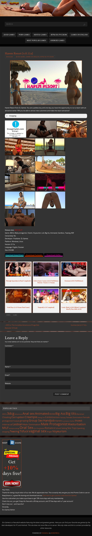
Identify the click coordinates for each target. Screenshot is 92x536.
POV (35, 428)
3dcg (10, 413)
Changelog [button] (12, 116)
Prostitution (40, 428)
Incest (78, 420)
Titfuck (24, 431)
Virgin (49, 431)
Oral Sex (26, 427)
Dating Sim (41, 417)
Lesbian (18, 424)
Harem (58, 420)
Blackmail (80, 414)
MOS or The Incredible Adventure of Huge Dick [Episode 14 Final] (22, 326)
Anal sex (29, 413)
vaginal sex (37, 431)
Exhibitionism (52, 417)
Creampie (31, 417)
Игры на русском (47, 57)
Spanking (81, 428)
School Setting (61, 428)
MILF (5, 428)
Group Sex (36, 420)
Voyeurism (59, 431)
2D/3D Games (20, 57)
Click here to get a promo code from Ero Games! (60, 495)
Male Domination (31, 424)
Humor (72, 421)
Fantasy (63, 417)
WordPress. (55, 533)
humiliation (65, 421)
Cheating (6, 417)
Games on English (32, 57)
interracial (7, 424)
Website (8, 383)
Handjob (49, 420)
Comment (9, 346)
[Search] (84, 25)
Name (7, 367)
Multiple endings (14, 428)
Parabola (45, 533)
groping (24, 420)
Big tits (71, 413)
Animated (42, 413)
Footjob (16, 421)
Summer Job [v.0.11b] (79, 325)
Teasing (14, 431)
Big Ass (60, 414)
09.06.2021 (9, 57)
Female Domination (74, 417)
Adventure (18, 414)
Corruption (17, 417)
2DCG (4, 414)
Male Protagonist (54, 424)
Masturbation (77, 424)
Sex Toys (72, 427)
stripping (5, 431)
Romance (50, 428)
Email (7, 375)
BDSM (52, 414)
